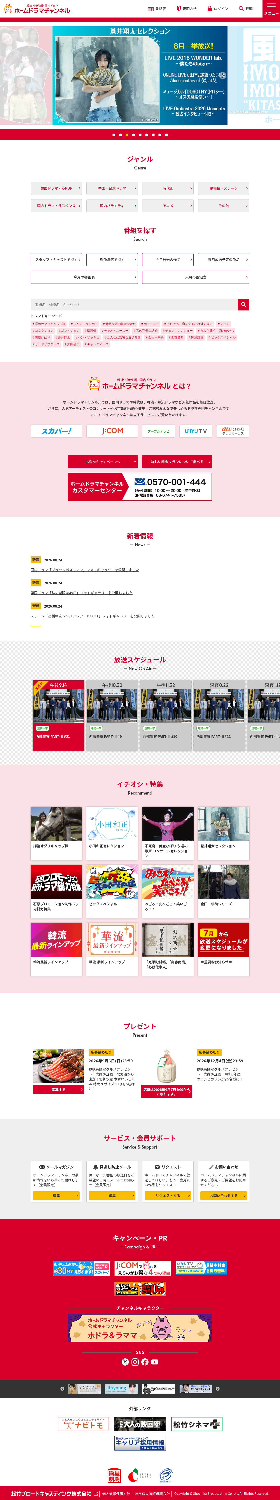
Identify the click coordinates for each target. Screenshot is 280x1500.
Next (217, 1389)
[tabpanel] (140, 75)
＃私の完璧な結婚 (145, 330)
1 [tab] (114, 135)
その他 (224, 205)
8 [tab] (160, 135)
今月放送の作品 (168, 259)
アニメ (168, 205)
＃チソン (223, 324)
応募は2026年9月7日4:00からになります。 (166, 1091)
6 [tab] (146, 135)
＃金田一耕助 (154, 337)
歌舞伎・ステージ (224, 188)
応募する (59, 1089)
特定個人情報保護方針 (152, 1493)
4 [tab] (133, 135)
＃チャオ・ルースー (114, 330)
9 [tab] (166, 135)
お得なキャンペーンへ (103, 461)
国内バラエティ (112, 205)
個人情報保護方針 (116, 1493)
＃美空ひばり (41, 337)
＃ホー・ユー (150, 324)
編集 (56, 1195)
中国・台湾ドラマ (112, 188)
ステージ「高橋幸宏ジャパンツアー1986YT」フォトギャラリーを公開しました (93, 616)
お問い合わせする (224, 1195)
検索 (249, 8)
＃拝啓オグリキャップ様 (49, 324)
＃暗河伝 (90, 330)
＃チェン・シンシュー (177, 330)
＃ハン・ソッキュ (87, 337)
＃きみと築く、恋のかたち (215, 330)
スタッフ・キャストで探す (56, 259)
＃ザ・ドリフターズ (46, 344)
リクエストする (168, 1195)
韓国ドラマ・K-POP (56, 188)
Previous (62, 1389)
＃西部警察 (176, 337)
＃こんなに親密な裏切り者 (122, 337)
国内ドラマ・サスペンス (56, 205)
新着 (35, 559)
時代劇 (168, 188)
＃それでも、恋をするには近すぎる (188, 324)
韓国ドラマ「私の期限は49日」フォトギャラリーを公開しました (82, 592)
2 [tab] (120, 135)
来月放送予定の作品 (224, 259)
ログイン (220, 8)
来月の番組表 (195, 277)
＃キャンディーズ (96, 344)
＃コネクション (42, 330)
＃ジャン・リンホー (84, 324)
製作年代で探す (112, 259)
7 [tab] (153, 135)
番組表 (160, 8)
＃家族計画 (195, 337)
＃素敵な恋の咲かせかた (119, 324)
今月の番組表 (84, 277)
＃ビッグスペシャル (222, 337)
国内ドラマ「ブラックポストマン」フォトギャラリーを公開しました (85, 569)
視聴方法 (189, 8)
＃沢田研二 (71, 344)
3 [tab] (127, 135)
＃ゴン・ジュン (68, 330)
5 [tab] (140, 135)
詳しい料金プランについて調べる (177, 461)
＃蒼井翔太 (62, 337)
